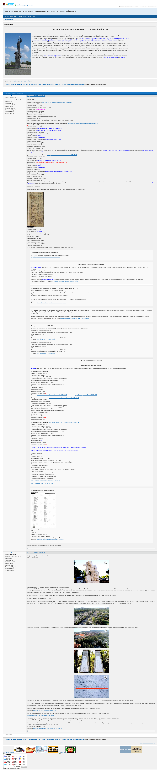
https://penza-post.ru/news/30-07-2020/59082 (45, 710)
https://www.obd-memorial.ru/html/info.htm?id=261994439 (64, 422)
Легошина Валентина (11, 96)
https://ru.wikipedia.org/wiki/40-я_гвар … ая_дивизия (74, 318)
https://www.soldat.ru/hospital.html (46, 339)
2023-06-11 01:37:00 (39, 552)
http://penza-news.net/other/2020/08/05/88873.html (40, 715)
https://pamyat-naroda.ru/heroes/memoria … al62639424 (62, 155)
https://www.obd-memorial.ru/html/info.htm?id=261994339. (52, 395)
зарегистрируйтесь (26, 81)
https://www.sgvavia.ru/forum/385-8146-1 (86, 395)
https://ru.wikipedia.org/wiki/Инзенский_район (66, 281)
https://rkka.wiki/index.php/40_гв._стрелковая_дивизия (51, 302)
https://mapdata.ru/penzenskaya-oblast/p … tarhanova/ (45, 257)
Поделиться (30, 96)
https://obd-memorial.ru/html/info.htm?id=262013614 (50, 539)
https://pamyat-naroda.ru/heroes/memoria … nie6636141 (83, 123)
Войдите (15, 81)
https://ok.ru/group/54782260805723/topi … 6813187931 (48, 728)
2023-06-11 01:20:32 (39, 96)
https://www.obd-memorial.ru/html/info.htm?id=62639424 (45, 480)
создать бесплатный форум (147, 742)
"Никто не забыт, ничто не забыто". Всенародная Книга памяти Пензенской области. (33, 85)
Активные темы (9, 19)
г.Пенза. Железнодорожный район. (73, 85)
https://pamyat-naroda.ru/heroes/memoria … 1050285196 (57, 102)
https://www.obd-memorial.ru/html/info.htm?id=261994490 (64, 398)
